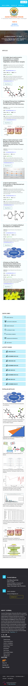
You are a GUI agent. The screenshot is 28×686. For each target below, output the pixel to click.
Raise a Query (7, 654)
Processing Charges (10, 334)
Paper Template (10, 325)
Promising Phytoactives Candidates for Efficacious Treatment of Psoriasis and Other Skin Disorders (14, 102)
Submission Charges (8, 645)
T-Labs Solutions (11, 684)
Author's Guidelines (11, 321)
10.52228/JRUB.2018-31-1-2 (11, 110)
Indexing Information (11, 338)
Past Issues (9, 342)
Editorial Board (19, 676)
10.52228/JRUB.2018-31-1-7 (11, 273)
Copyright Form (10, 330)
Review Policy (7, 646)
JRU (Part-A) (21, 5)
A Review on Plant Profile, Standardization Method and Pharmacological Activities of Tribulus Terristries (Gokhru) (12, 265)
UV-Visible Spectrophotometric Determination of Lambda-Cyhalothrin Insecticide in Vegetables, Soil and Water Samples (14, 60)
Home (4, 676)
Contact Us (14, 5)
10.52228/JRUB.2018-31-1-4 (11, 152)
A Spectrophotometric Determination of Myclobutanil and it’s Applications (13, 184)
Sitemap (4, 678)
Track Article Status (8, 641)
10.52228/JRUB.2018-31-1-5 (11, 195)
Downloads (6, 648)
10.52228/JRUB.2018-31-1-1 (11, 70)
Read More (7, 84)
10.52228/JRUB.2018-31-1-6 (11, 232)
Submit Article (9, 317)
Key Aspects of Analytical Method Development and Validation (13, 225)
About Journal (6, 5)
